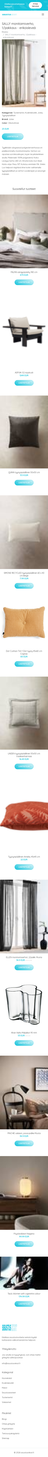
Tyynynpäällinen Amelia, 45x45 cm (24, 856)
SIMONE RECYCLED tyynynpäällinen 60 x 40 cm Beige (24, 574)
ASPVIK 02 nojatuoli (24, 372)
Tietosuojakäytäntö (10, 1433)
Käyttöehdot (7, 1428)
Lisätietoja (12, 136)
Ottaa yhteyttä (8, 1424)
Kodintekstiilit (31, 112)
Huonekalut (7, 1378)
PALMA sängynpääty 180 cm (24, 272)
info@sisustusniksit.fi (11, 1363)
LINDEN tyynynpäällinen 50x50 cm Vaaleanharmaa (24, 755)
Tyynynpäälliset (8, 115)
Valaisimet (6, 1402)
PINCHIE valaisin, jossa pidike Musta (24, 1133)
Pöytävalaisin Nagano (24, 1233)
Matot (4, 1388)
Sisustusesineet (9, 1392)
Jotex (40, 112)
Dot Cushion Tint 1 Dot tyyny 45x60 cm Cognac (24, 652)
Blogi (4, 1419)
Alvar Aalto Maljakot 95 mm (24, 1032)
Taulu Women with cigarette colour (24, 1293)
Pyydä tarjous (35, 5)
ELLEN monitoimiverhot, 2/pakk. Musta (24, 957)
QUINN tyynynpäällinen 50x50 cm (24, 472)
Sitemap (5, 1438)
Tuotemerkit (18, 112)
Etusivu (5, 32)
